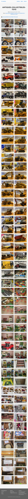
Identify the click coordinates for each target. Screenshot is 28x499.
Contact (25, 1)
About (22, 1)
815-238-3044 (12, 491)
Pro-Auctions (3, 1)
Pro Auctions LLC (4, 490)
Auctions (18, 1)
